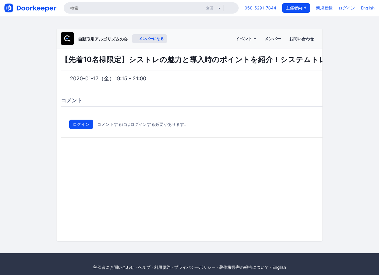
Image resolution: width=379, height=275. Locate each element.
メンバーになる (151, 38)
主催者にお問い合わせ (113, 267)
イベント (244, 38)
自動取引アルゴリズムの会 (103, 38)
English (368, 7)
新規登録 (324, 7)
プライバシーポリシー (195, 267)
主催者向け (296, 7)
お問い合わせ (301, 38)
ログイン (346, 7)
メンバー (272, 38)
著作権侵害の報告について (244, 267)
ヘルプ (144, 267)
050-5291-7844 (260, 7)
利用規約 (162, 267)
